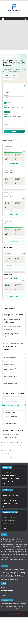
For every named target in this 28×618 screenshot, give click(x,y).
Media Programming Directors (10, 383)
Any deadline (7, 111)
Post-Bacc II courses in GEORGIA (11, 412)
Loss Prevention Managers (9, 364)
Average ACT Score (5, 441)
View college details (14, 163)
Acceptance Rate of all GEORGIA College (10, 434)
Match (13, 107)
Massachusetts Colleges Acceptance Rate (11, 478)
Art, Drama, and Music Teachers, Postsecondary (14, 372)
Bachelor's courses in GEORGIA (11, 405)
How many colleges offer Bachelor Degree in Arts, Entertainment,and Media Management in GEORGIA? (13, 314)
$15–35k (14, 116)
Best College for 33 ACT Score (8, 525)
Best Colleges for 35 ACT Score (8, 520)
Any (5, 116)
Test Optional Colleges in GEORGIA (8, 449)
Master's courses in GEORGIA (11, 416)
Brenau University (8, 145)
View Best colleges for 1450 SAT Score (10, 500)
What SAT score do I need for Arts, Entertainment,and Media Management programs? (12, 335)
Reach (9, 107)
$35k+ (19, 116)
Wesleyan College (8, 274)
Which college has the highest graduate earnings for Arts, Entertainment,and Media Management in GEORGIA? (13, 321)
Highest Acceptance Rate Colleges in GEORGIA (11, 442)
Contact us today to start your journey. (14, 608)
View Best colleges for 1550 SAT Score (10, 495)
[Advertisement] (14, 35)
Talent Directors (7, 386)
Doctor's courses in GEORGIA (11, 423)
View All (3, 483)
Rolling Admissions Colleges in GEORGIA (10, 457)
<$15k (9, 116)
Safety (18, 107)
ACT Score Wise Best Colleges (7, 453)
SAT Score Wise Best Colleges (7, 450)
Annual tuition (7, 114)
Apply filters (14, 131)
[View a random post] (25, 18)
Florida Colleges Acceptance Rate (9, 475)
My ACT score (7, 124)
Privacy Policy (4, 592)
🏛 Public (9, 102)
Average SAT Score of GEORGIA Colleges (10, 437)
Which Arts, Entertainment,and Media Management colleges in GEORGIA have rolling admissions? (12, 328)
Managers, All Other (8, 354)
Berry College (7, 168)
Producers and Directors (9, 379)
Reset (24, 85)
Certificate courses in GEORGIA (11, 398)
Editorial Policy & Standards (7, 590)
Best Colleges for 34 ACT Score (8, 523)
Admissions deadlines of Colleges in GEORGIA (11, 445)
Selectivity (6, 105)
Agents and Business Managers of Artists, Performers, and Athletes (12, 369)
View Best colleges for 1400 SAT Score (10, 503)
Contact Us (3, 595)
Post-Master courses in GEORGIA (11, 419)
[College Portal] (3, 18)
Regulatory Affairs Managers (10, 357)
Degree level (6, 95)
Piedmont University (8, 192)
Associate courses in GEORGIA (11, 401)
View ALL (4, 528)
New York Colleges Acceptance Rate (10, 481)
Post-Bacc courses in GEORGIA (11, 408)
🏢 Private (15, 102)
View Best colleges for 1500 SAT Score (10, 498)
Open (23, 107)
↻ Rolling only (14, 111)
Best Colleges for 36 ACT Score (8, 517)
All (5, 102)
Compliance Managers (9, 361)
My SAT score (6, 119)
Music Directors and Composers (10, 376)
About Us (3, 587)
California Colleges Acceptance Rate (10, 472)
